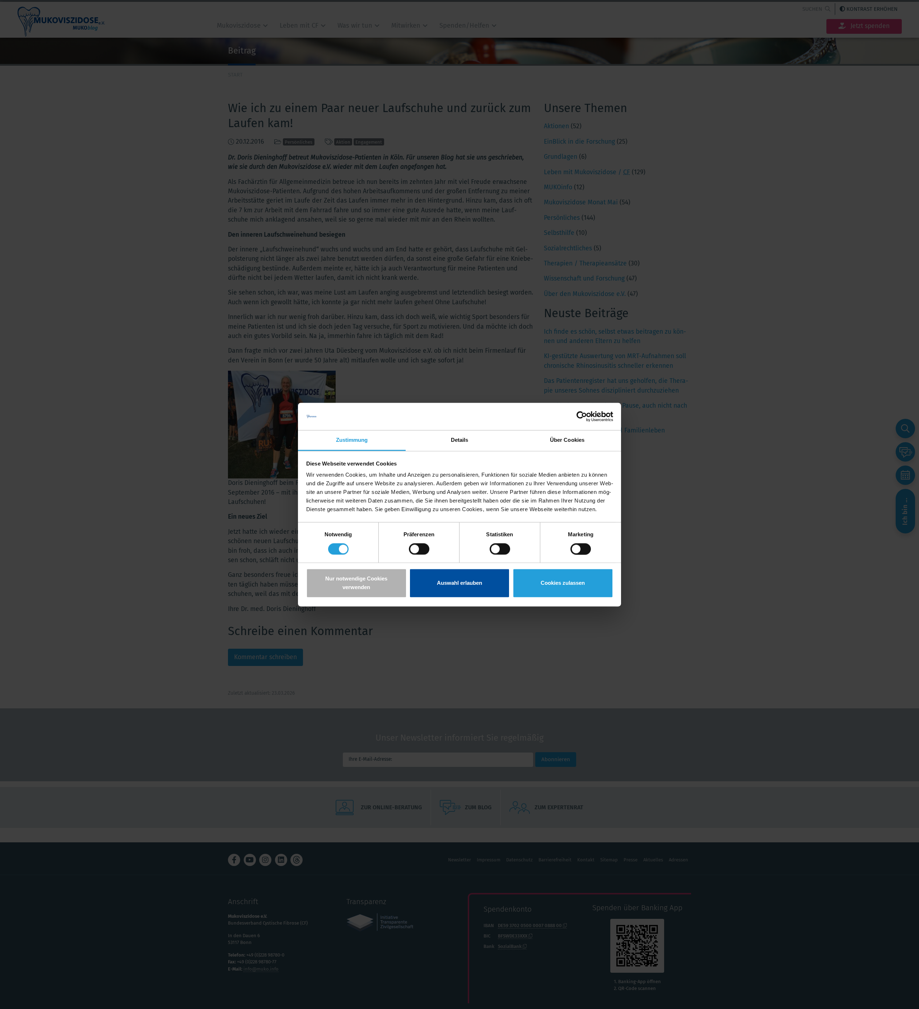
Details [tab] (459, 440)
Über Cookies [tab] (567, 440)
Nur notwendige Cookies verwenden (356, 583)
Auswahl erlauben (459, 583)
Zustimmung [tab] (352, 440)
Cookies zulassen (563, 583)
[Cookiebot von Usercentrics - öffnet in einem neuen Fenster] (581, 416)
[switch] (419, 549)
